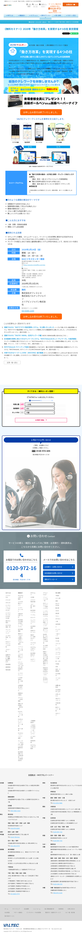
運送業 (57, 613)
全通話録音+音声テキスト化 (20, 688)
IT (56, 627)
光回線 (32, 597)
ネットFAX (17, 412)
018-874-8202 (15, 828)
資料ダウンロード (46, 16)
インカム (32, 615)
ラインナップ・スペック (8, 631)
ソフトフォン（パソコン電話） (20, 649)
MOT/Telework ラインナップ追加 (16, 347)
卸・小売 (58, 661)
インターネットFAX (20, 609)
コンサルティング (58, 653)
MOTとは (10, 15)
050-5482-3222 (15, 811)
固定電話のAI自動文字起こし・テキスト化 (20, 623)
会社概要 (26, 909)
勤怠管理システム (32, 611)
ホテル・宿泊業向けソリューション (45, 679)
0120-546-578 (57, 884)
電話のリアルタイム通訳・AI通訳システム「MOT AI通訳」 (20, 639)
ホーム (6, 909)
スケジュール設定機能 (20, 699)
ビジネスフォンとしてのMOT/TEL (8, 607)
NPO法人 (58, 619)
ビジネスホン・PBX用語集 (34, 912)
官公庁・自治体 (58, 604)
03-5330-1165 (28, 310)
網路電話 (8, 667)
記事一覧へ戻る (12, 362)
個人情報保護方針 (49, 909)
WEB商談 (7, 912)
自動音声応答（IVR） (20, 615)
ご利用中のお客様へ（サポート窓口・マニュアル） (32, 729)
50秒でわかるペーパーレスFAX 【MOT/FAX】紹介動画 (23, 352)
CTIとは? (8, 600)
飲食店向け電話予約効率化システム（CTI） (45, 671)
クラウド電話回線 (32, 600)
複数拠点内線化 (20, 694)
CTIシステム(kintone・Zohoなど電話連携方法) (20, 666)
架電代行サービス (32, 631)
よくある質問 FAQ (8, 637)
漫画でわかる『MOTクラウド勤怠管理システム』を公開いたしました (29, 327)
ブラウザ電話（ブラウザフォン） (20, 656)
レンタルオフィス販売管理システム (45, 613)
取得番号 (18, 408)
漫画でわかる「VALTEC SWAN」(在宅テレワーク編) (23, 335)
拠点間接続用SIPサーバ (32, 654)
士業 (57, 621)
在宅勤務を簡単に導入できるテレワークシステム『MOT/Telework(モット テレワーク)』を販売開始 (40, 339)
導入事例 (58, 15)
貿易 (57, 666)
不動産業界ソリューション (45, 630)
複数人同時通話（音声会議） (20, 706)
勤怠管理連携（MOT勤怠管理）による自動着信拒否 (20, 756)
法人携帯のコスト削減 (45, 647)
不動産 (57, 595)
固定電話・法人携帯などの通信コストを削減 (45, 639)
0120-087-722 (57, 832)
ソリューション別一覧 (45, 598)
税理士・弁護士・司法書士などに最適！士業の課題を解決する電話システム (45, 658)
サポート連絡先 (18, 912)
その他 (57, 641)
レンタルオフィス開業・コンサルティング (45, 622)
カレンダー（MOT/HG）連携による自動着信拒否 (20, 745)
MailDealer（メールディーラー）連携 (20, 722)
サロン (57, 616)
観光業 (57, 608)
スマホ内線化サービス (20, 603)
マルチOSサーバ (33, 643)
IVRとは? (8, 602)
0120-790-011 (15, 837)
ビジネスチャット (20, 674)
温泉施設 (58, 624)
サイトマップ (16, 909)
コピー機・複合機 (32, 606)
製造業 (57, 638)
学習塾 (57, 664)
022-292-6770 (15, 846)
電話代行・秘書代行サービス (32, 637)
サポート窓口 (71, 15)
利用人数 (18, 404)
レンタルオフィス (58, 649)
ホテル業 (58, 598)
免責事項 (60, 909)
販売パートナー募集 (58, 709)
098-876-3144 (57, 893)
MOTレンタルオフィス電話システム (45, 605)
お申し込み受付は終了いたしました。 (41, 112)
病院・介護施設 (58, 670)
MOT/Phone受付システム (33, 648)
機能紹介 (22, 15)
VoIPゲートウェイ (33, 660)
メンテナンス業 (58, 657)
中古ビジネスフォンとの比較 (8, 644)
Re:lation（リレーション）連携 (20, 735)
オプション (34, 15)
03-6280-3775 (15, 894)
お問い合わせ (71, 909)
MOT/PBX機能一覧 (8, 626)
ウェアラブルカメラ (32, 621)
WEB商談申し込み (58, 690)
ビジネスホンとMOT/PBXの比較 (8, 615)
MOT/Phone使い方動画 (20, 597)
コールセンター (58, 679)
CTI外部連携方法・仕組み (20, 680)
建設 (57, 601)
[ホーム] (8, 5)
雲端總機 (8, 664)
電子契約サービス (9, 916)
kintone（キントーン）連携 (20, 714)
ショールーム (36, 909)
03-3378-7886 (57, 803)
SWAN (57, 611)
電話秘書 (8, 670)
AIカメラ (32, 617)
